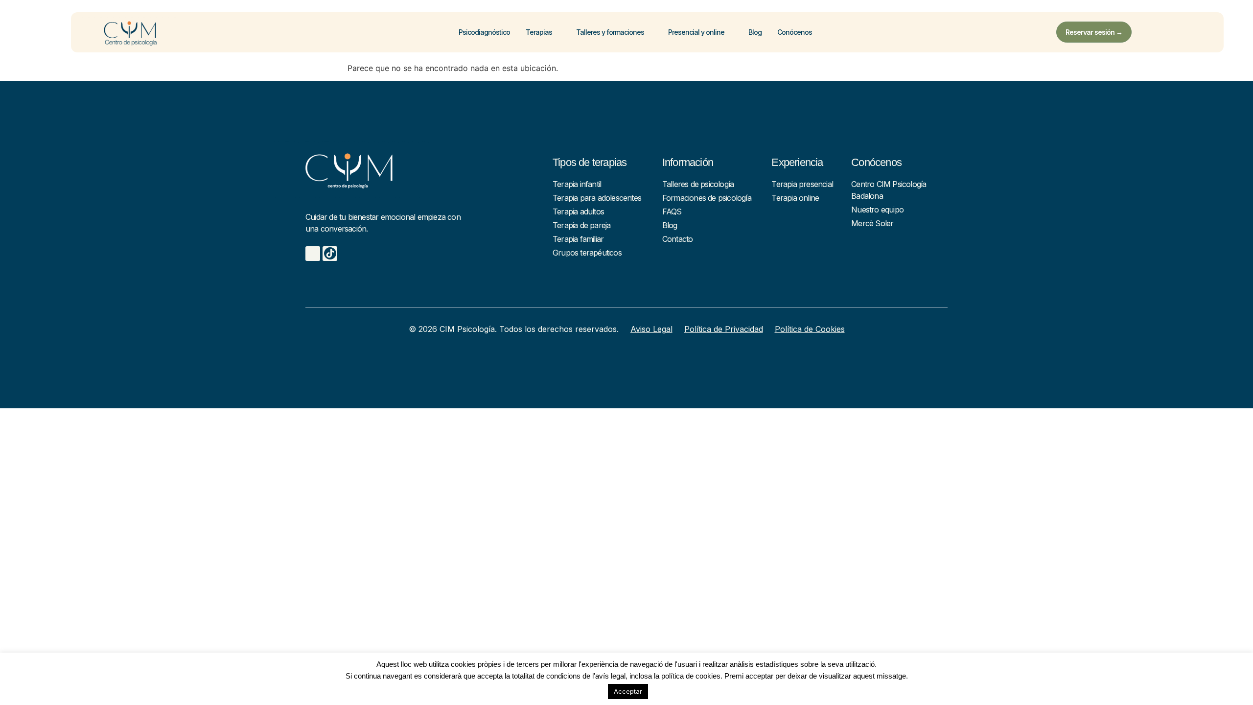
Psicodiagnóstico (484, 32)
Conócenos (794, 32)
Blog (755, 32)
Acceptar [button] (628, 691)
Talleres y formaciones (610, 32)
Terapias (539, 32)
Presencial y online (696, 32)
